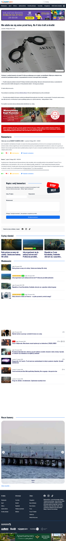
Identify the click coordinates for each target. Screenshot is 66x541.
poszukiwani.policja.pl (22, 93)
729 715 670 (39, 130)
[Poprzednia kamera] (3, 452)
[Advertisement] (33, 315)
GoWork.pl (31, 514)
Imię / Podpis (9, 194)
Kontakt (17, 503)
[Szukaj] (63, 2)
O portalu (17, 500)
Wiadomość (9, 200)
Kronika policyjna (32, 6)
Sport (10, 6)
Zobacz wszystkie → (6, 486)
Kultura (15, 6)
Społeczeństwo (22, 6)
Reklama (17, 511)
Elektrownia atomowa (57, 6)
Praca (30, 509)
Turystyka (40, 6)
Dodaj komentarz (33, 217)
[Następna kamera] (62, 452)
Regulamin (17, 506)
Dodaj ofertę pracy (33, 517)
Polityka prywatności (19, 509)
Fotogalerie (47, 6)
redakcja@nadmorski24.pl (9, 130)
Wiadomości (4, 6)
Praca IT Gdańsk (32, 511)
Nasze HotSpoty (32, 503)
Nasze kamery (32, 506)
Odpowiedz (31, 194)
